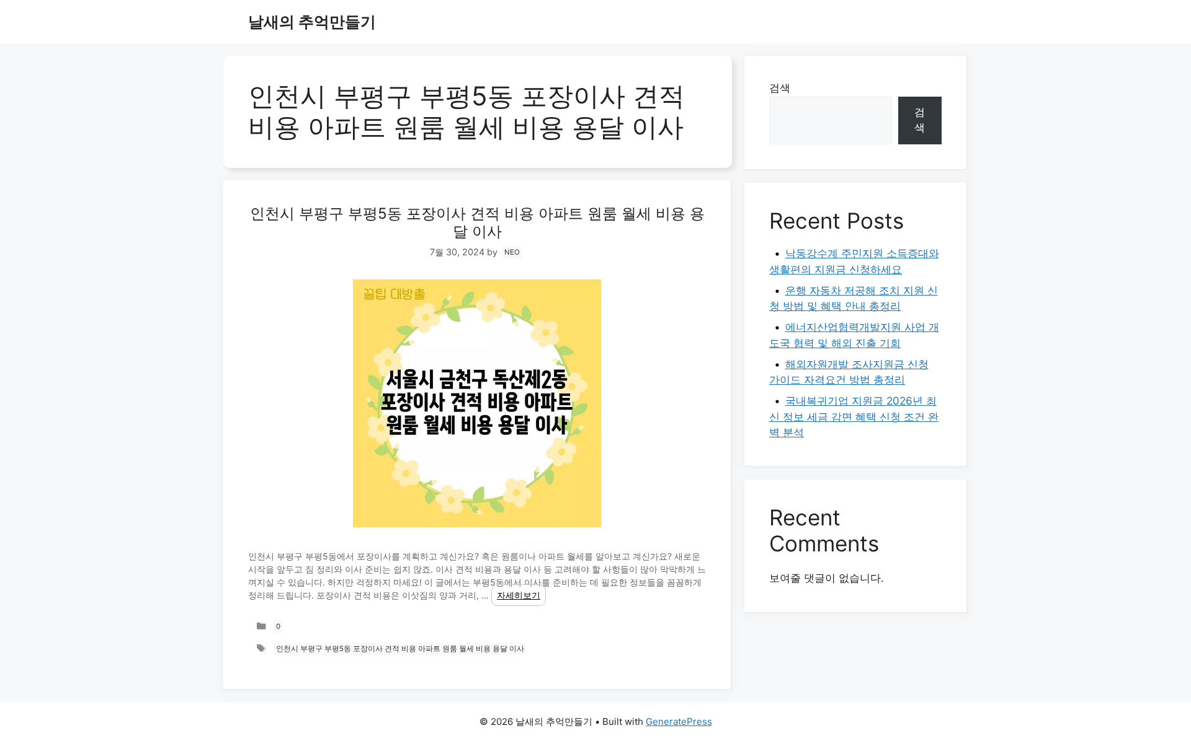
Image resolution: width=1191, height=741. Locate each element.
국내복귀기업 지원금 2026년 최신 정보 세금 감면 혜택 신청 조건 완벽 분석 (854, 417)
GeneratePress (679, 721)
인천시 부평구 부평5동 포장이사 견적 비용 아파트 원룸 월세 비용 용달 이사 (477, 222)
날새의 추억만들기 (312, 21)
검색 (779, 88)
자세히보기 (518, 595)
